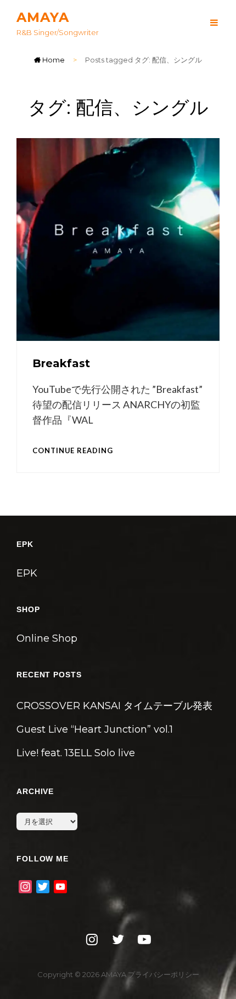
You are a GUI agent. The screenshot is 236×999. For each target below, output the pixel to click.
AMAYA (42, 17)
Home (53, 59)
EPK (26, 573)
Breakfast (61, 363)
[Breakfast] (118, 239)
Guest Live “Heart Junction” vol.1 (94, 729)
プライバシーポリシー (163, 974)
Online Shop (46, 638)
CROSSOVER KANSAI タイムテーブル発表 (114, 706)
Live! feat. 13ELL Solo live (75, 753)
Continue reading (72, 450)
